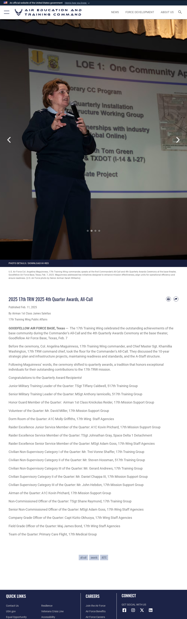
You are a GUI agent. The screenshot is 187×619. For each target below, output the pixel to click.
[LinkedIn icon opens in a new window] (150, 610)
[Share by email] (175, 299)
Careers (93, 596)
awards (94, 557)
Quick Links (16, 596)
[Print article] (168, 299)
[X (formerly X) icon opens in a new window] (142, 610)
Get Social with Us (134, 604)
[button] (77, 3)
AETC (104, 557)
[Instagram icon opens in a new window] (133, 610)
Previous (9, 140)
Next (177, 140)
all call (83, 557)
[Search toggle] (181, 12)
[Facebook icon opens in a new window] (124, 610)
